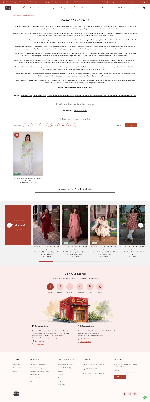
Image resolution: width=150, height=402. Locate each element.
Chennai (60, 374)
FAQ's (32, 381)
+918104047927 (40, 344)
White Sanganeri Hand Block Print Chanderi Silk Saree (28, 179)
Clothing (62, 8)
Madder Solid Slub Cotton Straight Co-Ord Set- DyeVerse (46, 253)
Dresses (41, 8)
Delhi (59, 378)
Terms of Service (35, 378)
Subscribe (120, 377)
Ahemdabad (61, 385)
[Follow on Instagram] (130, 394)
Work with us (17, 368)
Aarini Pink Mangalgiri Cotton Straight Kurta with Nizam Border (75, 253)
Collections (84, 8)
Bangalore (61, 371)
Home (14, 15)
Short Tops (51, 8)
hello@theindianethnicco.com (95, 364)
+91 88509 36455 (91, 369)
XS (25, 125)
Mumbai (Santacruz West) (66, 364)
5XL (68, 125)
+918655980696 (85, 342)
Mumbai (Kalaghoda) (64, 368)
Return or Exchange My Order (39, 371)
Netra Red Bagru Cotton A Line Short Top (132, 253)
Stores (110, 8)
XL (46, 125)
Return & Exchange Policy (38, 368)
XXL (52, 125)
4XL (63, 125)
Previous (9, 225)
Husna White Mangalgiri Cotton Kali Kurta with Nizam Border (103, 253)
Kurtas (32, 8)
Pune (59, 381)
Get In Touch (120, 8)
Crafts (102, 8)
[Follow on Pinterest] (135, 394)
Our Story (16, 364)
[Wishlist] (139, 8)
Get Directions (39, 341)
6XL (74, 125)
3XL (58, 125)
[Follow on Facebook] (124, 394)
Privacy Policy (34, 374)
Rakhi (94, 8)
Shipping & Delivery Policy (38, 364)
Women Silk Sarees (28, 15)
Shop (19, 15)
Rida (24, 8)
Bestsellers (72, 8)
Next (140, 225)
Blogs (15, 371)
